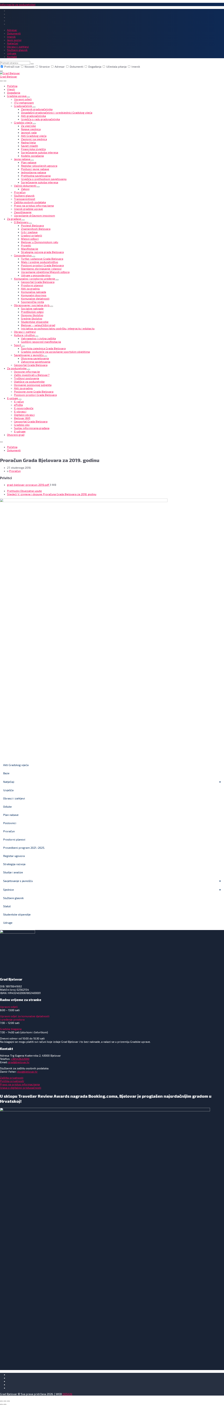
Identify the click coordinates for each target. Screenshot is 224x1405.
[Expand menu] (5, 80)
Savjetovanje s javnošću (18, 880)
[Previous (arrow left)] (1, 1404)
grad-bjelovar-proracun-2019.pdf (28, 484)
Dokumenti (76, 66)
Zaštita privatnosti (11, 1077)
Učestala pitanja (116, 66)
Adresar (59, 66)
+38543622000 (20, 1058)
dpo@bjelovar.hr (27, 1071)
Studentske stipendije (17, 914)
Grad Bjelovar (8, 76)
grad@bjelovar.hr (19, 1062)
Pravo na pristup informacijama (20, 1084)
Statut (7, 906)
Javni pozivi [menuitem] (14, 40)
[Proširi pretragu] (1, 80)
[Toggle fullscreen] (5, 1401)
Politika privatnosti (12, 1081)
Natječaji (8, 781)
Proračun (15, 471)
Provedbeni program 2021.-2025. (24, 847)
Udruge (7, 922)
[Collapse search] (1, 70)
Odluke (7, 806)
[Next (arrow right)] (5, 1404)
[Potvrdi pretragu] (32, 63)
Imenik (135, 66)
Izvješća (8, 790)
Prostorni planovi (14, 839)
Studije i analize (13, 872)
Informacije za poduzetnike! (18, 4)
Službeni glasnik (13, 898)
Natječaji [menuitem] (12, 43)
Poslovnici (9, 823)
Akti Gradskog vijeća (16, 765)
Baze (6, 773)
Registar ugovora (14, 855)
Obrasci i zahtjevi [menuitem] (18, 46)
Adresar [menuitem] (12, 30)
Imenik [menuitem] (11, 36)
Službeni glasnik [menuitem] (17, 50)
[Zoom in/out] (8, 1401)
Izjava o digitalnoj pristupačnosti (20, 1087)
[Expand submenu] (28, 97)
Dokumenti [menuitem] (14, 33)
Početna (12, 447)
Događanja (95, 66)
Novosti (29, 66)
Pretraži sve (12, 66)
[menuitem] (12, 86)
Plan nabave (11, 814)
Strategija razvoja (14, 864)
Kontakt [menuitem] (12, 56)
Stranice (44, 66)
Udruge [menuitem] (11, 53)
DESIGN (67, 1394)
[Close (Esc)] (1, 1401)
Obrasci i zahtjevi (14, 798)
